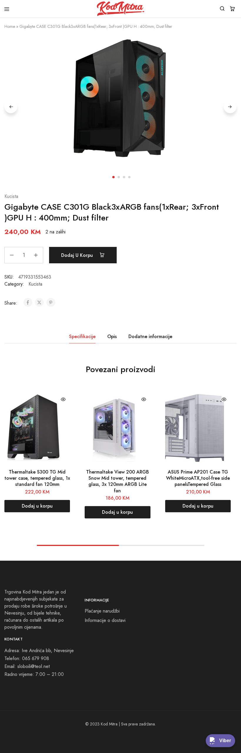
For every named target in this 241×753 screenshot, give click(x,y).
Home (9, 26)
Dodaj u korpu (77, 255)
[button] (37, 506)
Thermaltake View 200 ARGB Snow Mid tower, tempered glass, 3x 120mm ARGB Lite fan (117, 481)
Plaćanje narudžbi (102, 611)
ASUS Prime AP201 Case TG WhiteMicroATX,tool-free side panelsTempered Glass (198, 478)
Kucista (11, 196)
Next (230, 106)
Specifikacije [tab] (82, 336)
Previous (10, 106)
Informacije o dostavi (105, 620)
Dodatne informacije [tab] (150, 336)
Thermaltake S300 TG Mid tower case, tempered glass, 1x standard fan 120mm (37, 478)
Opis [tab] (112, 336)
